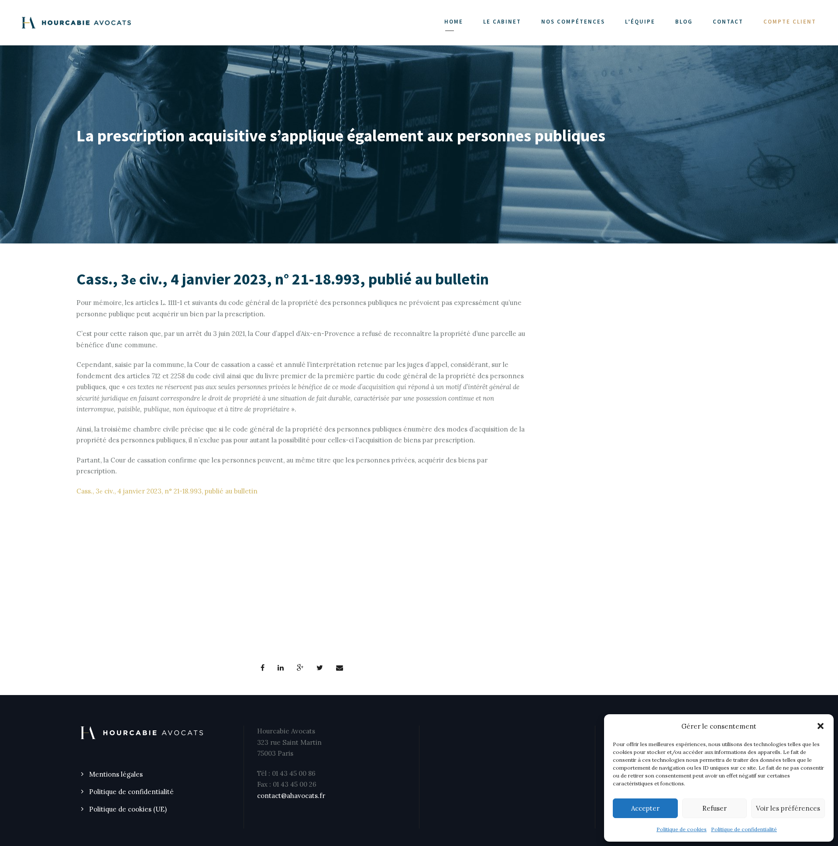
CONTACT (728, 21)
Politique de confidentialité (744, 829)
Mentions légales (116, 774)
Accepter (645, 808)
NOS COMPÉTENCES (573, 21)
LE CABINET (502, 21)
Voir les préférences (788, 808)
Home (453, 21)
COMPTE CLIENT (789, 21)
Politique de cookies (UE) (128, 809)
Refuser (714, 808)
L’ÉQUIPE (640, 21)
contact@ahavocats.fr (291, 795)
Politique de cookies (681, 829)
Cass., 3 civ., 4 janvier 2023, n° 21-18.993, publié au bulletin (167, 491)
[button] (820, 726)
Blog (684, 21)
